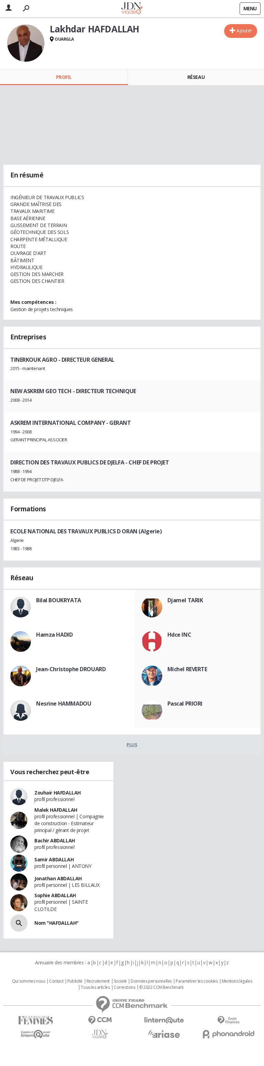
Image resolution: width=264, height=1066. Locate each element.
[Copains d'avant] (35, 1034)
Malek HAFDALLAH (55, 810)
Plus (131, 744)
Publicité (74, 981)
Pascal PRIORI (185, 703)
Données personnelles (151, 981)
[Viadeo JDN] (100, 1034)
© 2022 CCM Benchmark (161, 987)
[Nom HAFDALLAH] (19, 923)
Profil (64, 77)
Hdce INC (179, 634)
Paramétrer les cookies (197, 981)
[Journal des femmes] (35, 1020)
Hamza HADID (54, 634)
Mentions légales (237, 981)
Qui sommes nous (28, 981)
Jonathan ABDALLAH (58, 878)
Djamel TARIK (185, 600)
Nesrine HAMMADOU (63, 703)
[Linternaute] (164, 1020)
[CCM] (100, 1020)
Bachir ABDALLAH (54, 840)
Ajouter (244, 30)
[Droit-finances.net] (228, 1020)
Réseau (196, 77)
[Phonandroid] (228, 1034)
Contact (56, 981)
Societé (120, 981)
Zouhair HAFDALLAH (57, 792)
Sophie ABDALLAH (55, 895)
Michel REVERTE (187, 669)
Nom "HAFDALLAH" (56, 923)
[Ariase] (164, 1034)
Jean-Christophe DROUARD (71, 669)
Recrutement (98, 981)
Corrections (124, 987)
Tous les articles (95, 987)
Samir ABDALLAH (54, 859)
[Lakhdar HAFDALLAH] (26, 43)
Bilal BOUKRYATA (58, 600)
